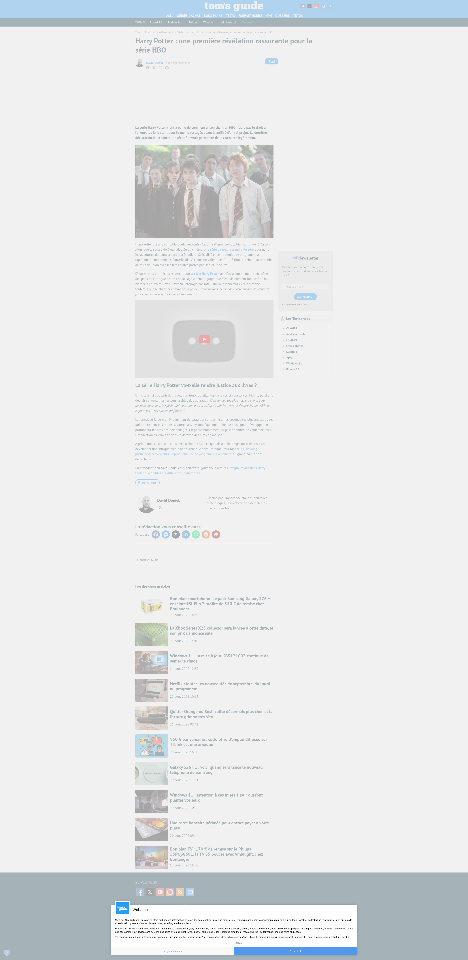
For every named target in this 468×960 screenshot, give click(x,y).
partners (134, 920)
